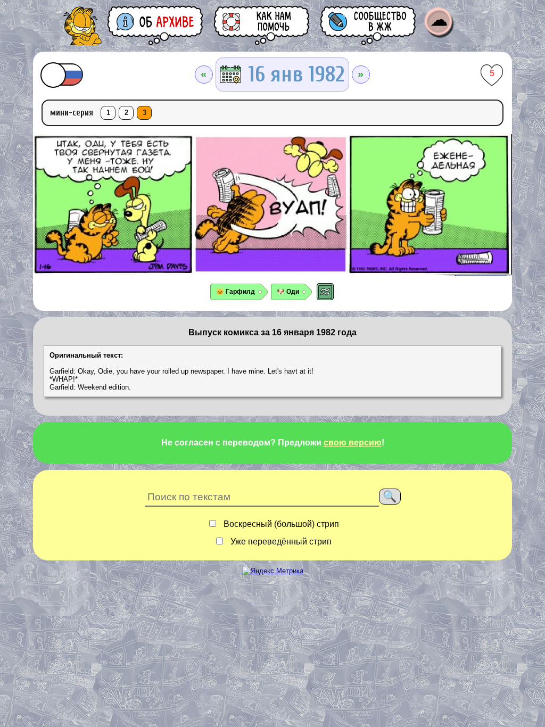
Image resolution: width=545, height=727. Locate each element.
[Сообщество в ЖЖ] (369, 25)
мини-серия (71, 113)
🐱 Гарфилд (235, 291)
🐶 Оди (288, 291)
